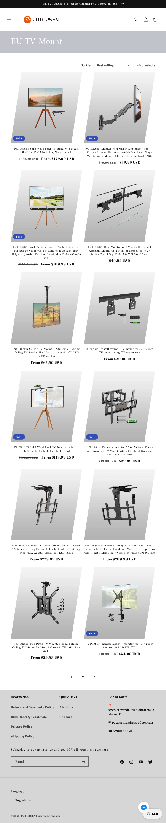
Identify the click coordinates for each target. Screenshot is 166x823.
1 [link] (71, 677)
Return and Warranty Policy (32, 707)
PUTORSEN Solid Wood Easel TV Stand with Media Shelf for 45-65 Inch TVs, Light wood (46, 449)
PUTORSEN (28, 815)
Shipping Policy (22, 736)
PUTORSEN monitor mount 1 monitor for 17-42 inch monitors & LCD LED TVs (119, 646)
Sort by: (87, 65)
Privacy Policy (21, 726)
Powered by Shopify (48, 815)
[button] (9, 19)
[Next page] (94, 677)
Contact (65, 717)
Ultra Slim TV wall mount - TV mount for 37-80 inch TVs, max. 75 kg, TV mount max (119, 351)
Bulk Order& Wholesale (29, 717)
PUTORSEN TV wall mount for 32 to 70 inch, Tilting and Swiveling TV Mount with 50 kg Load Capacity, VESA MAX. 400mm (119, 451)
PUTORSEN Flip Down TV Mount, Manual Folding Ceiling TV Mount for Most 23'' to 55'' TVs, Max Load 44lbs (46, 647)
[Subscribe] (83, 761)
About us (66, 707)
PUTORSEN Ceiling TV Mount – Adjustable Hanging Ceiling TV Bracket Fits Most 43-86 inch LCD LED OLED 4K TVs (46, 352)
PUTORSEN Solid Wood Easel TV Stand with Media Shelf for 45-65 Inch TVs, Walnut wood (46, 151)
